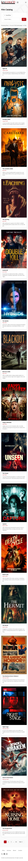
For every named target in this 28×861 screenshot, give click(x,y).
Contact (20, 850)
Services (9, 850)
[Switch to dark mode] (26, 2)
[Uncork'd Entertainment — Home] (8, 2)
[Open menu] (17, 2)
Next (20, 842)
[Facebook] (4, 854)
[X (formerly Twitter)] (2, 854)
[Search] (24, 19)
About (14, 850)
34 (16, 842)
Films (3, 850)
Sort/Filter (8, 15)
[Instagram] (6, 854)
